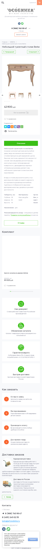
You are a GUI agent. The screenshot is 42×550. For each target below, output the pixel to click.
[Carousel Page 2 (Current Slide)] (10, 291)
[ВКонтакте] (8, 126)
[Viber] (18, 126)
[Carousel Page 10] (20, 291)
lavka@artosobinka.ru (11, 521)
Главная (4, 42)
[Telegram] (15, 126)
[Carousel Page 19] (31, 291)
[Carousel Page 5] (14, 291)
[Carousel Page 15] (26, 291)
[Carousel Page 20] (32, 291)
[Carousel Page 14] (25, 291)
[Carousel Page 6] (15, 291)
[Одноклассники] (12, 126)
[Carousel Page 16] (27, 291)
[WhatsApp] (21, 126)
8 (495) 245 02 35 (10, 517)
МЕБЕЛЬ (12, 42)
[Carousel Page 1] (9, 291)
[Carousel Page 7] (16, 291)
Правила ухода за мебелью (21, 215)
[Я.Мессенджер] (5, 126)
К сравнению (11, 119)
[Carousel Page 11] (21, 291)
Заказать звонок (21, 34)
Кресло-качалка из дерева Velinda (16, 273)
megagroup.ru (26, 548)
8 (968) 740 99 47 (19, 28)
